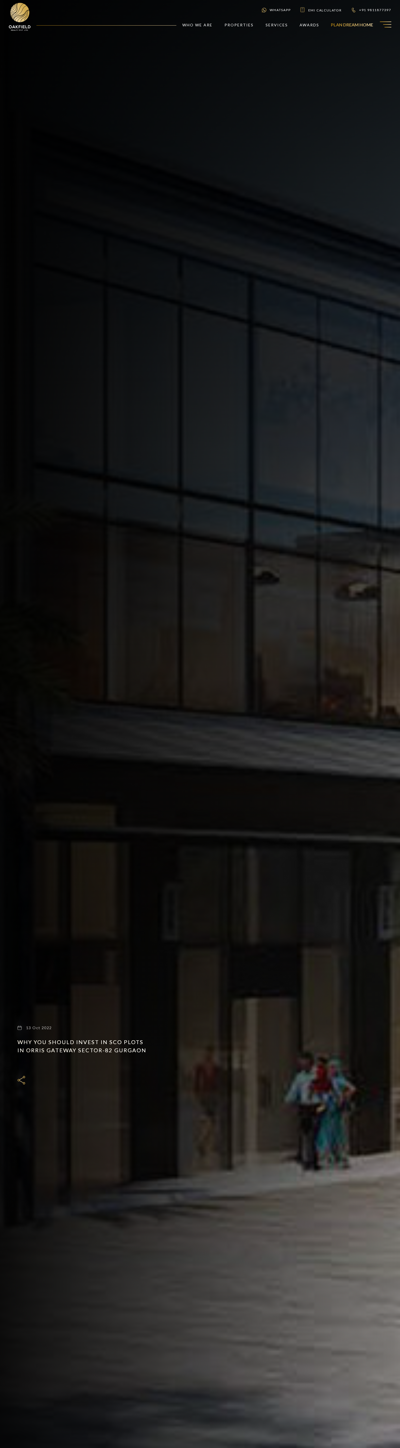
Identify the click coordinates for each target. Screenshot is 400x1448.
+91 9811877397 (375, 10)
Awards (309, 25)
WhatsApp (280, 10)
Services (277, 25)
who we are (197, 25)
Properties (239, 25)
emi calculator (325, 10)
